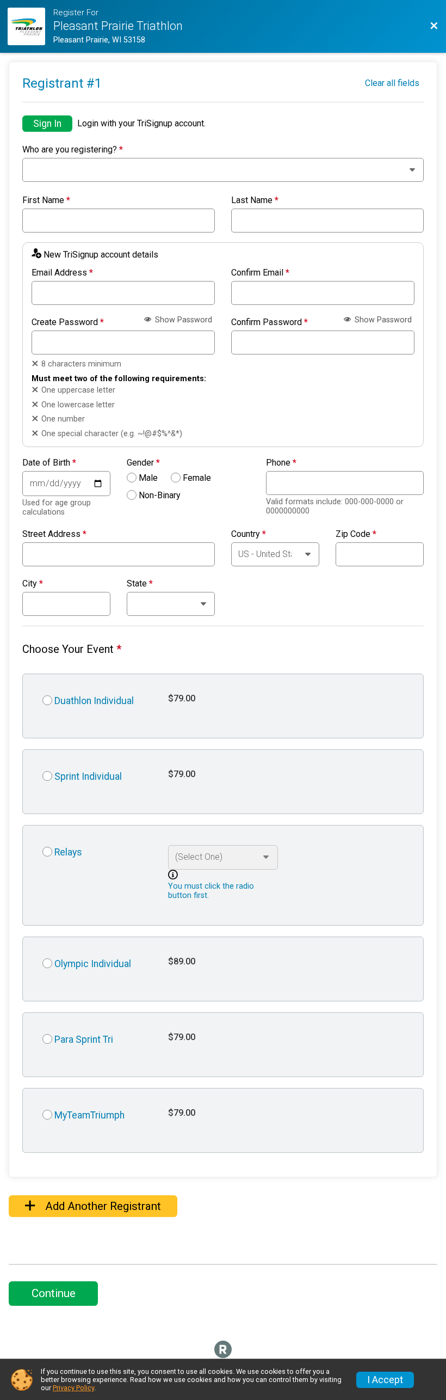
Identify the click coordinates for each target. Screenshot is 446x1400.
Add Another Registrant (101, 1206)
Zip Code (356, 534)
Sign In (47, 123)
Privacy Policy (73, 1388)
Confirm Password (269, 322)
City (32, 584)
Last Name (254, 200)
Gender (143, 463)
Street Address (54, 534)
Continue (54, 1293)
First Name (46, 200)
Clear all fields (392, 83)
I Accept (385, 1379)
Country (248, 534)
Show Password (182, 320)
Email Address (62, 273)
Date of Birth (49, 463)
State (140, 584)
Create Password (68, 322)
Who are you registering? (72, 150)
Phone (281, 463)
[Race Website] (30, 26)
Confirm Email (260, 273)
